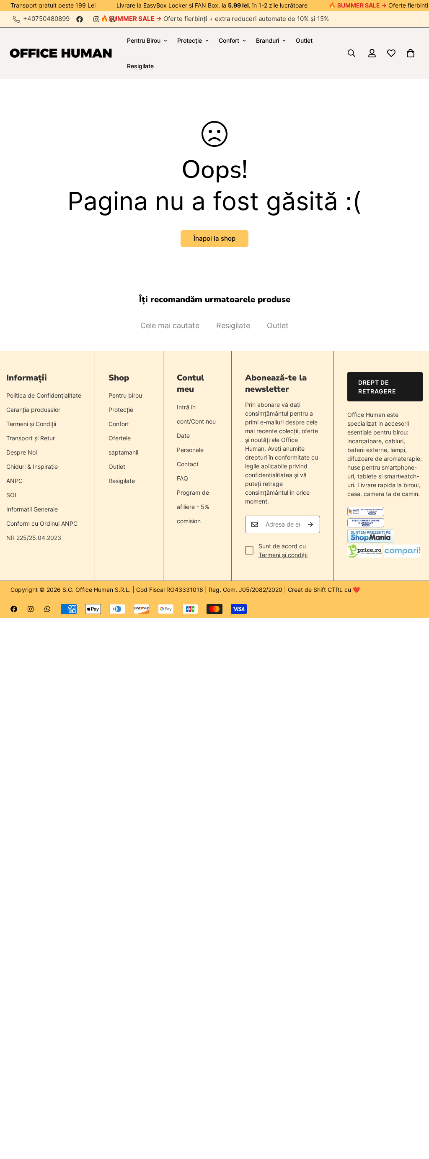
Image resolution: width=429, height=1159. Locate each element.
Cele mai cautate (169, 325)
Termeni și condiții (283, 554)
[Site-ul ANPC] (365, 513)
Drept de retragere (377, 387)
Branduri (267, 40)
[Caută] (351, 53)
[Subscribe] (310, 524)
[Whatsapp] (47, 609)
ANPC (14, 480)
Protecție (189, 40)
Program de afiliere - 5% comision (193, 506)
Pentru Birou (143, 40)
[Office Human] (60, 53)
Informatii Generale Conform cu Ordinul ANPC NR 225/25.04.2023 (42, 523)
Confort (229, 40)
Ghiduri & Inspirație (32, 466)
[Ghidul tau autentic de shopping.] (402, 555)
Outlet (304, 40)
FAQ (182, 478)
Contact (188, 464)
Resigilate (140, 65)
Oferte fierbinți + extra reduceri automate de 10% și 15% (219, 19)
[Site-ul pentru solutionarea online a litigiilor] (365, 525)
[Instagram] (96, 19)
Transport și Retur (30, 438)
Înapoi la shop (214, 238)
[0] (410, 53)
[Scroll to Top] (412, 1113)
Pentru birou (125, 395)
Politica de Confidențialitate (43, 395)
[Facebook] (79, 19)
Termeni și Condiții (31, 423)
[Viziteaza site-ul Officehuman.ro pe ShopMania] (370, 540)
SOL (12, 495)
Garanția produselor (33, 409)
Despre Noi (21, 452)
